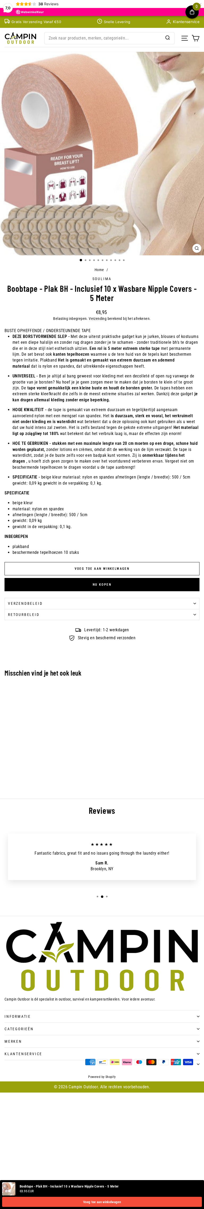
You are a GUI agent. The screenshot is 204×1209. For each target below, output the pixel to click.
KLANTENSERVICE (23, 1054)
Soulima (102, 279)
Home (99, 270)
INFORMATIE (18, 1016)
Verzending (98, 318)
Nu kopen (102, 584)
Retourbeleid (24, 614)
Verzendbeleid (25, 603)
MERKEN (13, 1041)
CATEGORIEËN (19, 1029)
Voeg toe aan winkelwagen (102, 1202)
